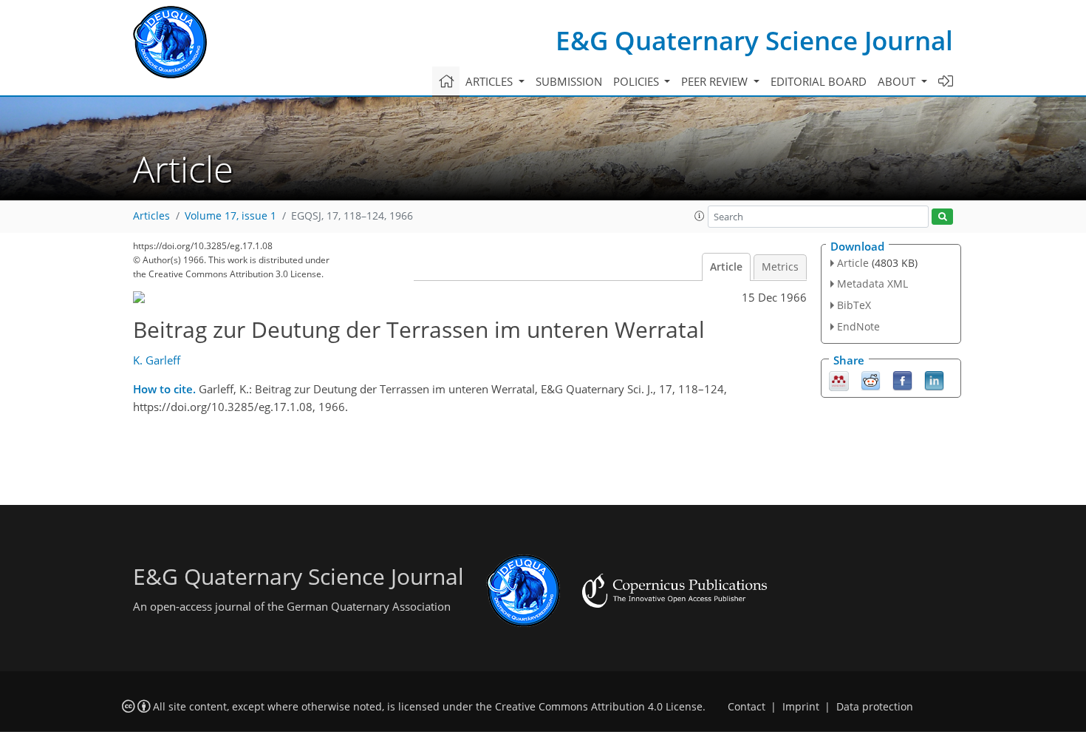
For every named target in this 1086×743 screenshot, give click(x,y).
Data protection (874, 706)
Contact (746, 706)
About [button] (898, 81)
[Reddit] (871, 379)
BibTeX (854, 305)
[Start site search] (942, 216)
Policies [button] (637, 81)
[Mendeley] (839, 379)
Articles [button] (490, 81)
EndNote (858, 326)
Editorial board (819, 81)
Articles (151, 216)
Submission (569, 81)
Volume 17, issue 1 (230, 216)
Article (726, 267)
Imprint (800, 706)
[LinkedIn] (934, 379)
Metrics (780, 267)
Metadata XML (872, 283)
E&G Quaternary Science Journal (754, 40)
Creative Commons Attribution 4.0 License (599, 706)
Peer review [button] (716, 81)
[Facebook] (902, 379)
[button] (699, 216)
